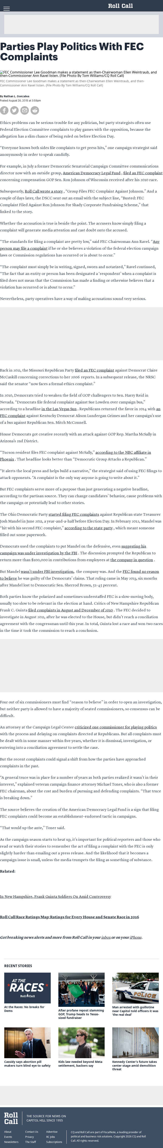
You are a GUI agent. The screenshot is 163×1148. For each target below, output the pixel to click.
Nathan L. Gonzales (16, 96)
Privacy (29, 1137)
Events (8, 1137)
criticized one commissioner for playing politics (116, 727)
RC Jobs (50, 1137)
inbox (106, 938)
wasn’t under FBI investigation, (47, 572)
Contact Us (31, 1132)
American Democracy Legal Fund (92, 173)
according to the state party (89, 528)
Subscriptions (54, 1142)
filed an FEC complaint (143, 173)
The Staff (30, 1142)
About (7, 1132)
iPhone (135, 938)
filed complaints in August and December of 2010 (70, 610)
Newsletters (11, 1142)
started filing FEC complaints (74, 515)
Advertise (52, 1132)
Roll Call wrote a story (44, 191)
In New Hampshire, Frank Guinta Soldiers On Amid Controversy (55, 897)
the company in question (131, 560)
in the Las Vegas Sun (59, 409)
